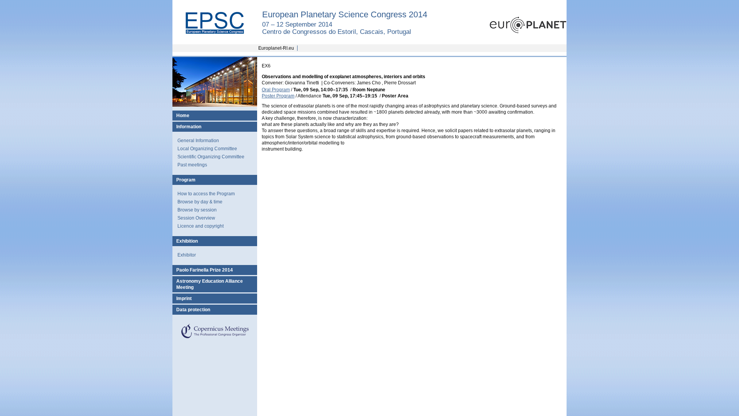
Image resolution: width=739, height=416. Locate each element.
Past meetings (192, 165)
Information (188, 126)
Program (186, 180)
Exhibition (187, 241)
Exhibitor (186, 255)
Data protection (193, 309)
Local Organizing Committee (207, 148)
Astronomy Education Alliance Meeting (209, 284)
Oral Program (276, 89)
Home (182, 115)
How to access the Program (206, 193)
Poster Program (278, 96)
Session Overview (196, 218)
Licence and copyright (200, 226)
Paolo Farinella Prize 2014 (204, 270)
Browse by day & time (199, 202)
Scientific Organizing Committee (210, 156)
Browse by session (197, 210)
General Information (198, 140)
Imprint (184, 298)
